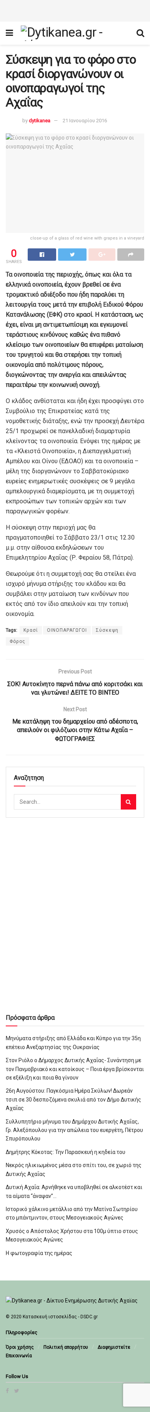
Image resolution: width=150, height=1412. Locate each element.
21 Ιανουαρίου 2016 (85, 120)
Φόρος (17, 641)
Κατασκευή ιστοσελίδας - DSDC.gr (60, 1316)
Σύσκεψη (107, 630)
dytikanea (39, 120)
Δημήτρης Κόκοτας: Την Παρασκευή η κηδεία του (65, 1152)
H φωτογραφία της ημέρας (39, 1253)
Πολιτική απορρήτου (65, 1347)
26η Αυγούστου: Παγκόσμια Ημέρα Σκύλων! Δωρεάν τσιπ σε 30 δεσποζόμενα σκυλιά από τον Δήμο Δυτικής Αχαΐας (73, 1099)
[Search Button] (128, 802)
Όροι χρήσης (20, 1347)
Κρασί (30, 630)
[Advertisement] (75, 9)
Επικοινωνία (19, 1355)
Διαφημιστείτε (114, 1347)
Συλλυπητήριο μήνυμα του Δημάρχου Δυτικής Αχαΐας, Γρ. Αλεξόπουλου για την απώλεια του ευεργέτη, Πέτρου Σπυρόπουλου (74, 1130)
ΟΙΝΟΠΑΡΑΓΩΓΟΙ (67, 630)
